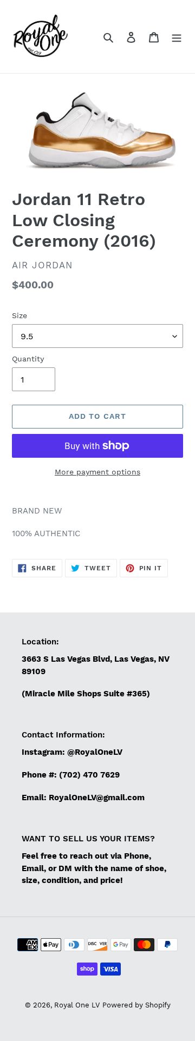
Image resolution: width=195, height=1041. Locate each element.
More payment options (97, 471)
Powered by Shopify (136, 1005)
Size (19, 315)
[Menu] (176, 37)
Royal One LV (77, 1005)
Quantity (28, 358)
